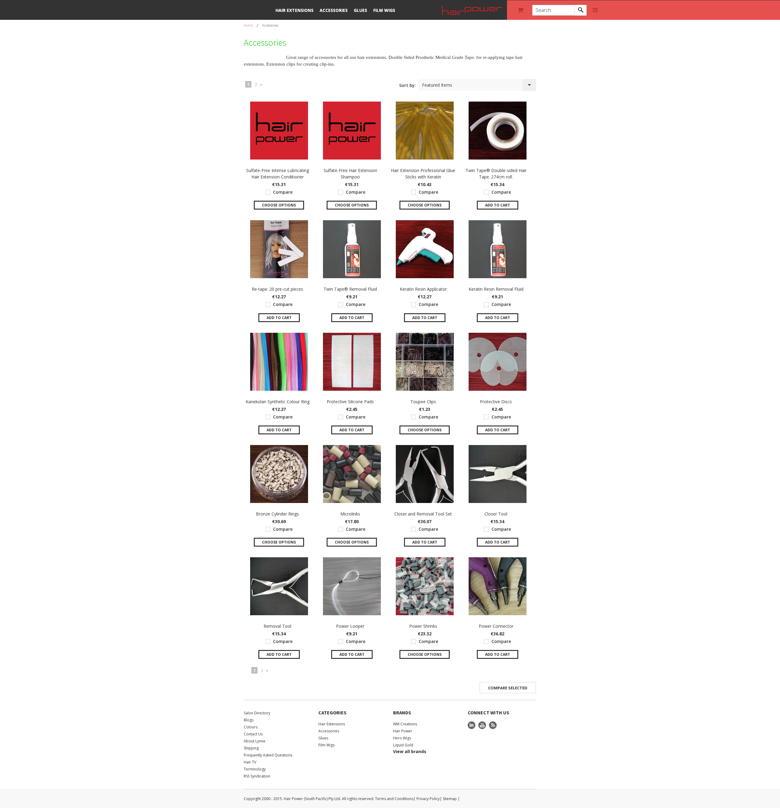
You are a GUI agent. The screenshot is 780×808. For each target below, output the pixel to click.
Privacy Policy (428, 798)
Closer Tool (495, 514)
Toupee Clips (423, 401)
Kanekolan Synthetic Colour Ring (278, 401)
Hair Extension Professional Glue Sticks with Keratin (423, 173)
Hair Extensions (294, 10)
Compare (282, 192)
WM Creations (405, 724)
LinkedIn (471, 725)
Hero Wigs (402, 738)
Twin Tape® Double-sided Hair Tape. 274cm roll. (496, 173)
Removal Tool (277, 626)
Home (248, 25)
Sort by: (407, 85)
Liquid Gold (403, 745)
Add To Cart (497, 205)
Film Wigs (384, 10)
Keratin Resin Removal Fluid (496, 289)
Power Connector (496, 626)
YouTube (482, 725)
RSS (493, 725)
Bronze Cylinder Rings (277, 514)
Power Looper (350, 626)
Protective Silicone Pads (350, 401)
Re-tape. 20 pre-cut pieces (277, 289)
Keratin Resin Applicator (423, 289)
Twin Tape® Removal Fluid (350, 289)
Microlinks (350, 514)
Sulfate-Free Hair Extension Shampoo (350, 173)
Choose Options (279, 205)
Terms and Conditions (394, 798)
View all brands (409, 751)
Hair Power (402, 731)
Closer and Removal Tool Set (423, 514)
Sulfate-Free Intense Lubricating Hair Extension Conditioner (277, 173)
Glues (360, 10)
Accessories (334, 10)
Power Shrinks (423, 626)
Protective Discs (496, 401)
